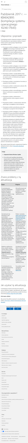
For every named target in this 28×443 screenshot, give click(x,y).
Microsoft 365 (4, 324)
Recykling (3, 343)
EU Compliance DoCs (5, 440)
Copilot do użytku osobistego (6, 322)
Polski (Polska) (6, 429)
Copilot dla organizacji (5, 320)
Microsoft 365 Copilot (5, 386)
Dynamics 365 (4, 380)
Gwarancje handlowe (5, 345)
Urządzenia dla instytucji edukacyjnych (8, 354)
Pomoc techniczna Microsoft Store (7, 337)
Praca (2, 416)
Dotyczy (3, 31)
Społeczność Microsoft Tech (6, 401)
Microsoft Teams (4, 388)
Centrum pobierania (5, 335)
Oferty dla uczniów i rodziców (6, 365)
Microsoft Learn (4, 397)
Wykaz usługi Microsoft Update (14, 293)
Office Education (4, 360)
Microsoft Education (5, 352)
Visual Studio (4, 410)
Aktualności (3, 420)
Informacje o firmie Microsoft (6, 418)
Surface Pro (3, 315)
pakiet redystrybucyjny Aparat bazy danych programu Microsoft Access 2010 (21, 217)
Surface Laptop (4, 317)
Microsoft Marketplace (5, 403)
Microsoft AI (4, 373)
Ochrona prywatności (5, 423)
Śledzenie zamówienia (5, 341)
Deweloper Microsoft (5, 395)
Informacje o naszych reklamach (13, 438)
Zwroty (3, 339)
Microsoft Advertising (5, 384)
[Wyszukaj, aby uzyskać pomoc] (5, 2)
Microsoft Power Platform (6, 405)
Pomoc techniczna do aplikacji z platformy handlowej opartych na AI (13, 399)
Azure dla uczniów (5, 367)
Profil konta (3, 332)
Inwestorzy (3, 425)
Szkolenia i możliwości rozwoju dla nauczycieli (9, 363)
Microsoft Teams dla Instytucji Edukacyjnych (9, 356)
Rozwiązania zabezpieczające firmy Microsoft (9, 375)
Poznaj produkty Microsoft (6, 326)
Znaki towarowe (4, 438)
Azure (3, 377)
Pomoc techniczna (5, 4)
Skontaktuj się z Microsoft (6, 436)
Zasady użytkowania (22, 436)
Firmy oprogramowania (5, 408)
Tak (10, 308)
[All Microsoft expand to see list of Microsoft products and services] (1, 1)
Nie (17, 308)
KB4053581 (18, 270)
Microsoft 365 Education (6, 358)
